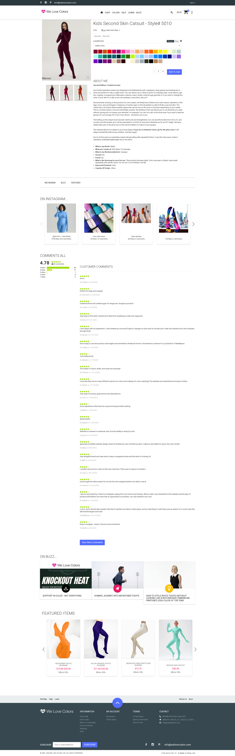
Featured (76, 183)
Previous (43, 93)
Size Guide (84, 716)
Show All (170, 41)
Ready (177, 41)
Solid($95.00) (98, 41)
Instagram (50, 183)
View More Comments (92, 542)
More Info (63, 672)
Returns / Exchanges (88, 723)
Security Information (140, 720)
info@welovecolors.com (65, 2)
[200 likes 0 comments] (136, 223)
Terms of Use (138, 723)
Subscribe (45, 745)
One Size (97, 36)
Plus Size (106, 36)
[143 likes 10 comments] (98, 223)
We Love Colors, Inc (58, 753)
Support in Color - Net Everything (62, 595)
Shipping (83, 728)
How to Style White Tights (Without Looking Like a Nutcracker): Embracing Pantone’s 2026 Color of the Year (168, 598)
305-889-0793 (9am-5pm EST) (173, 716)
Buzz (63, 183)
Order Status (111, 720)
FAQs (82, 731)
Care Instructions (86, 726)
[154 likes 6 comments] (173, 223)
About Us (183, 699)
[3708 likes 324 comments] (61, 223)
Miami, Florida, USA (187, 753)
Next (89, 93)
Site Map (43, 699)
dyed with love (168, 753)
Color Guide (84, 720)
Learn (57, 699)
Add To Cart (174, 72)
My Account (110, 716)
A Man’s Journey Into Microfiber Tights (116, 595)
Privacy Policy (138, 716)
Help (51, 699)
